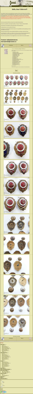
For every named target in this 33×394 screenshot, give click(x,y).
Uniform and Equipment (5, 347)
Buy (16, 70)
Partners (2, 388)
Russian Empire (3, 344)
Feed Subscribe (3, 390)
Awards (3, 345)
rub (22, 6)
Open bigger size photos (16, 72)
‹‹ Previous (11, 45)
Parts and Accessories (5, 375)
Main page (2, 342)
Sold (3, 382)
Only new (4, 385)
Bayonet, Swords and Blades (5, 348)
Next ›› (22, 45)
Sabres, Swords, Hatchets (5, 371)
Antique (3, 351)
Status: (1, 380)
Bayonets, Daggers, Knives (5, 372)
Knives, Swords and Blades (4, 370)
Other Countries (3, 368)
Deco (2, 374)
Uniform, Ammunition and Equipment (5, 369)
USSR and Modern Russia (4, 352)
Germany (2, 360)
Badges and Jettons (4, 346)
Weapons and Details (4, 349)
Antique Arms (2, 376)
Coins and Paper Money (4, 378)
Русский (28, 6)
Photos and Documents (5, 350)
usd (20, 6)
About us (2, 389)
